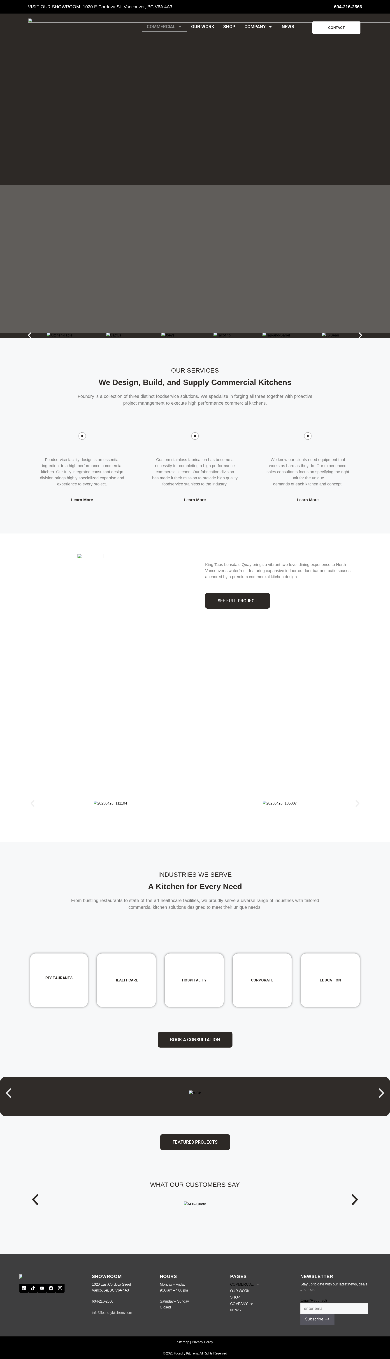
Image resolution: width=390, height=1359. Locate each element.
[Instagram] (60, 1288)
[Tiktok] (32, 1288)
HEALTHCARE (126, 980)
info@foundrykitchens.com (112, 1313)
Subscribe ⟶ (317, 1319)
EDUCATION (330, 980)
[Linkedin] (23, 1288)
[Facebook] (51, 1288)
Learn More (82, 500)
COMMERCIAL (161, 26)
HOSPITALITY (194, 980)
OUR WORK (202, 26)
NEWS (288, 26)
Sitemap (183, 1342)
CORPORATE (262, 980)
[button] (29, 335)
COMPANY (255, 26)
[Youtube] (41, 1288)
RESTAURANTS (59, 978)
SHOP (229, 26)
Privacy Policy (202, 1342)
